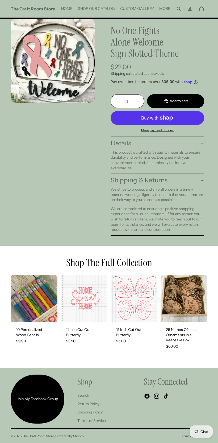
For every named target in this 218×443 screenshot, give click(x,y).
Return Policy (88, 403)
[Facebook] (147, 396)
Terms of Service (91, 420)
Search (83, 395)
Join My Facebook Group (37, 398)
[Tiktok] (166, 396)
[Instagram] (156, 396)
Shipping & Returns (139, 180)
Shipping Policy (90, 412)
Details (121, 143)
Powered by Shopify (69, 436)
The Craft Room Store (38, 436)
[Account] (190, 9)
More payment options (157, 130)
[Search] (179, 9)
